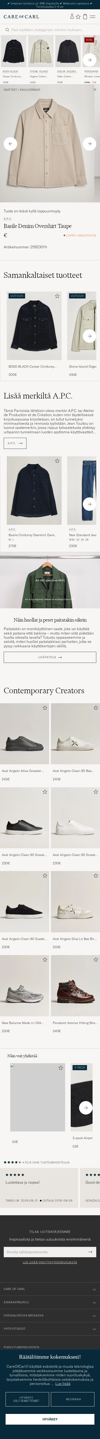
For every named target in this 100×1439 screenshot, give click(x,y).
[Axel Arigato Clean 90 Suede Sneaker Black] (24, 935)
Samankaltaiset (43, 275)
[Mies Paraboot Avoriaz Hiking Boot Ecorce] (75, 985)
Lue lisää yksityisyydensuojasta (50, 1262)
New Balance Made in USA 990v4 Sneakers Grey (21, 1023)
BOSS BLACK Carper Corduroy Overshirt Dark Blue (31, 366)
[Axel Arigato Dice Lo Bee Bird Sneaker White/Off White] (75, 935)
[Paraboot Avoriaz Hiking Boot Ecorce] (75, 1019)
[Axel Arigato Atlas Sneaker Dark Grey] (24, 767)
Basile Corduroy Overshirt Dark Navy (31, 535)
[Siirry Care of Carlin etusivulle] (21, 17)
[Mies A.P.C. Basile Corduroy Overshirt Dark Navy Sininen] (34, 490)
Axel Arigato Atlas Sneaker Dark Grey (21, 771)
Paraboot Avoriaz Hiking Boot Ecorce (75, 1023)
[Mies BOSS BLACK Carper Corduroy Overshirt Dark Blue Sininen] (13, 51)
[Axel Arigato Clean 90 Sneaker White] (75, 851)
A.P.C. (8, 218)
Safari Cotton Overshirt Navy (65, 76)
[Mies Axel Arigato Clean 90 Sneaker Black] (24, 818)
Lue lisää (62, 1383)
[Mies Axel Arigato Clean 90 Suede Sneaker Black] (24, 901)
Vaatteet (10, 89)
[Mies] (37, 1097)
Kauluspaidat (30, 89)
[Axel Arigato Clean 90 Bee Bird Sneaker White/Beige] (75, 767)
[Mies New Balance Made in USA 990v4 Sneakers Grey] (24, 985)
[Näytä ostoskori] (85, 16)
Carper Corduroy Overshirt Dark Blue (13, 76)
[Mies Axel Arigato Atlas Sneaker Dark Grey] (24, 734)
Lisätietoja (47, 657)
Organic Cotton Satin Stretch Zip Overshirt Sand (39, 76)
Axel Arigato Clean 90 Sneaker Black (24, 855)
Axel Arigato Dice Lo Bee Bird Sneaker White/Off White (74, 939)
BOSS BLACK (10, 71)
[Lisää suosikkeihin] (56, 297)
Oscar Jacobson (67, 72)
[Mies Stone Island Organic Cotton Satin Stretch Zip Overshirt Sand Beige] (40, 51)
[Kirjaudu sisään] (72, 16)
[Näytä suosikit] (78, 16)
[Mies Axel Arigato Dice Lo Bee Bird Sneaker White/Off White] (75, 901)
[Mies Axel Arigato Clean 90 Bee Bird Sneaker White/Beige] (75, 734)
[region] (50, 1188)
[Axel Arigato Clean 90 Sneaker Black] (24, 851)
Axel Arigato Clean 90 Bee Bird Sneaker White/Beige (72, 771)
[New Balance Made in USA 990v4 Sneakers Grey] (24, 1019)
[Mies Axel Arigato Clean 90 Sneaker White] (75, 818)
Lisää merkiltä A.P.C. (38, 396)
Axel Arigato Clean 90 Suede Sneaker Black (23, 939)
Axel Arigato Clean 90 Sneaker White (75, 855)
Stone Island (39, 71)
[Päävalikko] (92, 16)
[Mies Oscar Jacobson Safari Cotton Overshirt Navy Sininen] (68, 51)
